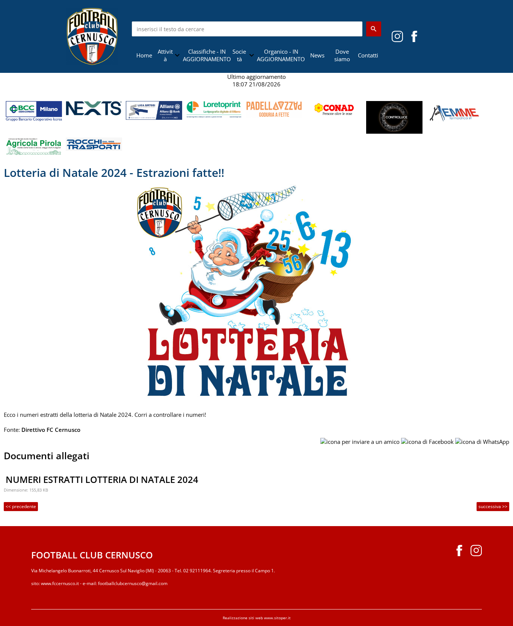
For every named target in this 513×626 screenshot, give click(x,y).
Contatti (368, 55)
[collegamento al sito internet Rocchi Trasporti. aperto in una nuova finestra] (94, 143)
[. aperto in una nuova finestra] (397, 35)
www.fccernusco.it (60, 583)
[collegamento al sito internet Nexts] (94, 107)
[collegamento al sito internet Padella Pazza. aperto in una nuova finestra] (274, 108)
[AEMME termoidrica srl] (454, 112)
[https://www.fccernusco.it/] (92, 35)
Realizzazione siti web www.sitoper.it (257, 617)
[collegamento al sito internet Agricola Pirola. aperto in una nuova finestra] (34, 145)
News (317, 55)
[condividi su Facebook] (427, 441)
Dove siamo (342, 55)
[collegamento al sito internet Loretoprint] (214, 109)
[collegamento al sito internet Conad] (334, 109)
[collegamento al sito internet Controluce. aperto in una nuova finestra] (394, 117)
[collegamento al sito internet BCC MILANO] (34, 110)
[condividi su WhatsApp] (482, 441)
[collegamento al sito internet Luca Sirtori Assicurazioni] (154, 109)
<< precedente (21, 506)
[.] (414, 35)
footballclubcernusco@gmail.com (132, 583)
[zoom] (256, 293)
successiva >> (492, 506)
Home (144, 55)
